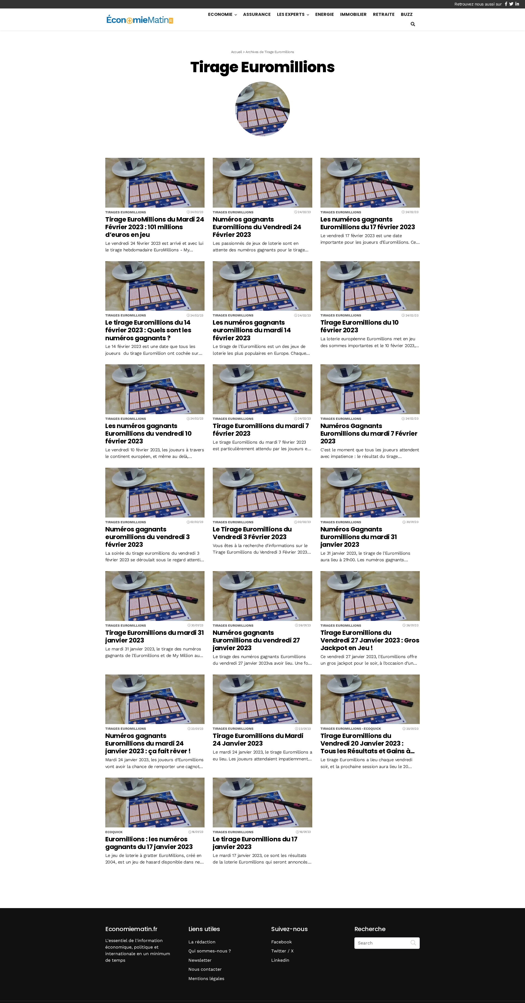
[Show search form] (413, 24)
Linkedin (280, 960)
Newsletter (200, 960)
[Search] (413, 942)
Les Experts (291, 14)
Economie (220, 14)
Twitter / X (282, 950)
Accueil (236, 52)
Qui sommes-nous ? (209, 950)
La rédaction (201, 941)
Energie (324, 14)
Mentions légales (206, 978)
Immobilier (353, 14)
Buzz (407, 14)
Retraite (384, 14)
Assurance (257, 14)
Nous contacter (205, 969)
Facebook (281, 941)
